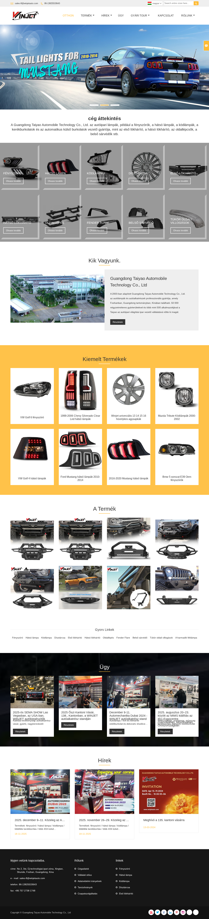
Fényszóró (124, 868)
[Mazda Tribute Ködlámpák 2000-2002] (177, 410)
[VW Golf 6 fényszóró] (32, 410)
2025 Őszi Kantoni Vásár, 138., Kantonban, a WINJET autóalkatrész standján (79, 716)
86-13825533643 (52, 3)
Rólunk (186, 15)
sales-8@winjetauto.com (26, 3)
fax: (12, 890)
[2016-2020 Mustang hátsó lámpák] (128, 471)
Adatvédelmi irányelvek (90, 881)
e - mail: (14, 878)
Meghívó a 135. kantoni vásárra (164, 820)
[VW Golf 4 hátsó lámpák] (32, 471)
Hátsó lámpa (125, 875)
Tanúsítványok (85, 887)
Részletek (118, 322)
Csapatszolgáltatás (87, 893)
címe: (13, 868)
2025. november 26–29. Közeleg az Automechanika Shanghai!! (120, 820)
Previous (5, 67)
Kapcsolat (166, 15)
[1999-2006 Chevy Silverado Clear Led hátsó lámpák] (80, 410)
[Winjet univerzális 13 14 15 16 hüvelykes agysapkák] (128, 410)
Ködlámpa (124, 881)
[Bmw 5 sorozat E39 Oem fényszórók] (177, 471)
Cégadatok (83, 868)
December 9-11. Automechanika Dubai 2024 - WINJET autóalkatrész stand (128, 716)
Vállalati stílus (85, 875)
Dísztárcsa (124, 887)
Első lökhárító (126, 893)
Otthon (68, 15)
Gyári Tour (139, 15)
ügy (121, 15)
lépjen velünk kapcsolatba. (27, 860)
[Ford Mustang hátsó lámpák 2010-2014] (80, 471)
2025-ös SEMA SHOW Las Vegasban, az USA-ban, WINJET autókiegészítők (30, 716)
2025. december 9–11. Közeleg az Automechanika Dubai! (52, 820)
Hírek (105, 15)
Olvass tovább (13, 181)
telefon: (14, 884)
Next (204, 67)
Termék (86, 15)
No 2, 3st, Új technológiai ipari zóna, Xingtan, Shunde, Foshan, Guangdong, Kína (40, 870)
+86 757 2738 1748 (25, 890)
